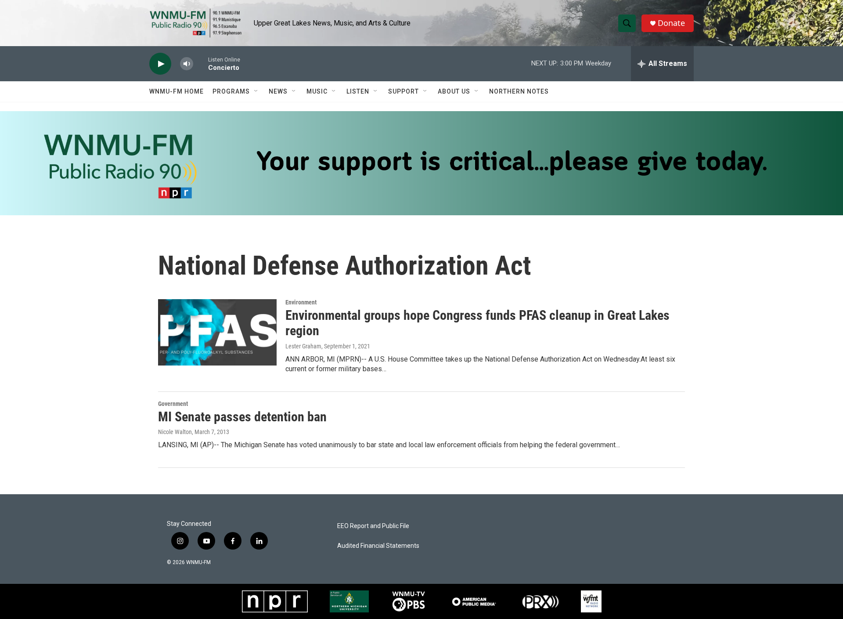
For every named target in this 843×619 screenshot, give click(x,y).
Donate (671, 23)
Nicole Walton (175, 431)
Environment (301, 302)
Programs (231, 91)
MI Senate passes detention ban (242, 416)
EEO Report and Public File (373, 526)
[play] (160, 64)
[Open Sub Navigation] (256, 91)
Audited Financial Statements (378, 546)
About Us (454, 91)
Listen (357, 91)
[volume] (186, 64)
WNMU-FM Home (176, 91)
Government (173, 403)
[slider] (200, 63)
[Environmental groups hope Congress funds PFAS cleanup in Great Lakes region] (217, 332)
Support (403, 91)
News (278, 91)
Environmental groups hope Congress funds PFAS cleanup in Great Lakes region (477, 323)
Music (317, 91)
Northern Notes (519, 91)
